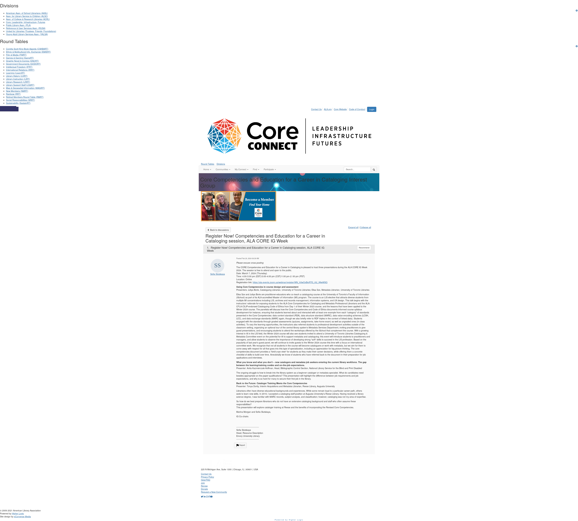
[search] (374, 169)
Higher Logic (18, 513)
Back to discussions (219, 229)
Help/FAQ (205, 479)
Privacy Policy (207, 476)
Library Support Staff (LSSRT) (20, 84)
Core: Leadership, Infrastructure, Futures (25, 22)
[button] (207, 169)
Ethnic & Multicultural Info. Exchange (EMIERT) (28, 51)
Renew (204, 485)
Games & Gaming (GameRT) (20, 57)
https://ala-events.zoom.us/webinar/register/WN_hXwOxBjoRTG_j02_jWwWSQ (290, 282)
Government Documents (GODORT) (23, 63)
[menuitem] (317, 109)
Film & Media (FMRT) (16, 54)
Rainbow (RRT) (13, 93)
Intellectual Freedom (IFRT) (19, 66)
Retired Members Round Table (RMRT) (25, 97)
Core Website (340, 109)
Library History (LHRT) (17, 75)
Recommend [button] (364, 247)
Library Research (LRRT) (18, 81)
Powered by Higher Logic (289, 519)
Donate (204, 488)
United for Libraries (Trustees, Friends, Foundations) (31, 31)
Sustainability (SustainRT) (18, 103)
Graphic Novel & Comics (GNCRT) (22, 60)
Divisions (221, 163)
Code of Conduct (357, 109)
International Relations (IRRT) (20, 69)
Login (371, 109)
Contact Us (316, 109)
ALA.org (328, 109)
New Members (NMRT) (17, 90)
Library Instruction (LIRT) (18, 78)
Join (203, 482)
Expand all (353, 227)
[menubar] (339, 109)
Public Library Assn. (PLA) (18, 25)
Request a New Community (214, 491)
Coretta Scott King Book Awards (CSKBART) (27, 48)
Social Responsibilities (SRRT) (20, 100)
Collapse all (365, 227)
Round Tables (207, 163)
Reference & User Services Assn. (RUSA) (25, 28)
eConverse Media (22, 516)
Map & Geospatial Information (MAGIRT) (25, 87)
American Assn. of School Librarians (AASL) (27, 13)
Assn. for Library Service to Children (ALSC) (27, 16)
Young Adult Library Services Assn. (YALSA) (27, 34)
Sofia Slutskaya (217, 273)
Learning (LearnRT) (15, 72)
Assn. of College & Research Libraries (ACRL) (28, 19)
